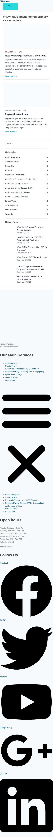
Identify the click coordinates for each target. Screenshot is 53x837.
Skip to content (6, 1)
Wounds (9, 214)
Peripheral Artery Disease (16, 183)
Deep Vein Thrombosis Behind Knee (21, 179)
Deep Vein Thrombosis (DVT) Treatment (22, 369)
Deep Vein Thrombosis (15, 174)
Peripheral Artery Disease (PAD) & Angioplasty (24, 372)
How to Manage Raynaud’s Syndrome (25, 55)
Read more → (11, 76)
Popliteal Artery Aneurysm (16, 196)
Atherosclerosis (12, 161)
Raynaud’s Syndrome (17, 114)
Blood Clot (9, 166)
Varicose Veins (11, 205)
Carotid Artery (11, 366)
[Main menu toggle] (10, 6)
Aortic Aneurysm (12, 157)
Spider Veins (10, 201)
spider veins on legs (13, 374)
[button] (26, 438)
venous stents (11, 209)
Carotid (8, 170)
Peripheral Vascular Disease (17, 192)
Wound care (10, 380)
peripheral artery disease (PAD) (18, 188)
